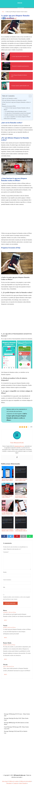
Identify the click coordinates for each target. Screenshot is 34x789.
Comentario (6, 552)
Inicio (19, 3)
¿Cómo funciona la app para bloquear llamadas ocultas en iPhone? (16, 103)
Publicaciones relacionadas (10, 118)
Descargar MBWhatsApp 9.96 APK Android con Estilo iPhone (16, 723)
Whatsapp (21, 23)
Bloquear (21, 13)
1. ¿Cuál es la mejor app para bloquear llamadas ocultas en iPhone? (17, 108)
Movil (19, 18)
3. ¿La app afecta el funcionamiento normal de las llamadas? (17, 113)
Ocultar (20, 8)
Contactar (15, 783)
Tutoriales (21, 28)
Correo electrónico (7, 579)
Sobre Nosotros (23, 33)
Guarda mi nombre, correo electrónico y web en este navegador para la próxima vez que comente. (16, 598)
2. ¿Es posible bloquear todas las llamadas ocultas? (15, 111)
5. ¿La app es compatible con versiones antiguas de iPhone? (17, 116)
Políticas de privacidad (25, 781)
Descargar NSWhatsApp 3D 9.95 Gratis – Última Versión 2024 (17, 714)
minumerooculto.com (19, 446)
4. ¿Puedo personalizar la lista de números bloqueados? (16, 115)
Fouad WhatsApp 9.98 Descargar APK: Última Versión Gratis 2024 (16, 727)
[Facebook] (17, 457)
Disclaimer (9, 783)
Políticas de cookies (14, 781)
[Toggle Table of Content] (29, 96)
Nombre (5, 572)
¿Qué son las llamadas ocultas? (9, 98)
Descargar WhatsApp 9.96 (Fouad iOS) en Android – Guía (16, 732)
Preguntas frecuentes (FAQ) (9, 106)
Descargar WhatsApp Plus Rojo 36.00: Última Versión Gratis (16, 719)
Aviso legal (5, 781)
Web (4, 587)
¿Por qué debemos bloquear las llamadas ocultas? (14, 100)
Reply (5, 620)
